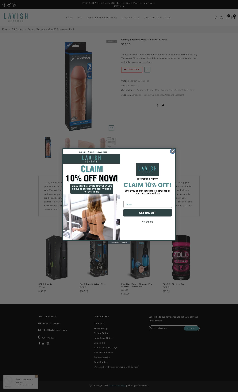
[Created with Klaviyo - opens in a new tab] (119, 242)
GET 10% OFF (147, 213)
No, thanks (147, 221)
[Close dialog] (172, 151)
